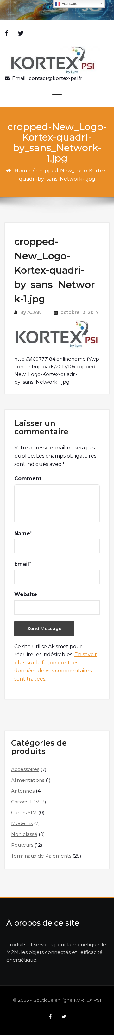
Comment (27, 479)
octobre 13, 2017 (79, 312)
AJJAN (34, 312)
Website (25, 594)
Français (68, 3)
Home (22, 171)
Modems (22, 823)
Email (21, 564)
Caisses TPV (25, 802)
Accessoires (25, 769)
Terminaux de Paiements (41, 856)
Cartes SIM (24, 812)
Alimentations (27, 780)
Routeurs (22, 845)
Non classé (24, 834)
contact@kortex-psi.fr (55, 78)
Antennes (23, 791)
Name (22, 534)
